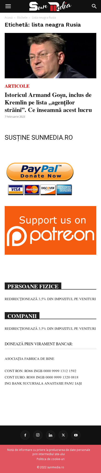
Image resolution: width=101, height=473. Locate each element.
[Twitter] (63, 435)
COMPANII (22, 315)
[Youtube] (76, 435)
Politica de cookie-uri (51, 459)
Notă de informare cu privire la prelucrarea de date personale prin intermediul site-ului (48, 452)
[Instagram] (38, 435)
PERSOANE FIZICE (33, 285)
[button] (8, 6)
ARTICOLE (17, 86)
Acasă (9, 18)
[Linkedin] (50, 435)
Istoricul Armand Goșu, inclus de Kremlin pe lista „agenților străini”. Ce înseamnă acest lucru (48, 102)
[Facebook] (25, 435)
